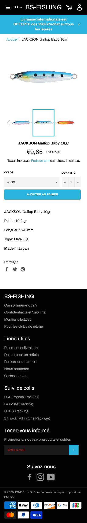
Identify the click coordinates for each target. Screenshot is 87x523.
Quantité (68, 172)
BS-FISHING (43, 7)
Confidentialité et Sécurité (24, 312)
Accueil (12, 39)
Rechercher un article (21, 355)
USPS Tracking (16, 411)
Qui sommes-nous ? (20, 305)
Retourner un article (20, 362)
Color (9, 172)
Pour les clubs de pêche (23, 326)
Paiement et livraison (21, 348)
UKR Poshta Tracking (21, 397)
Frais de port (40, 160)
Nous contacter (16, 369)
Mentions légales (17, 319)
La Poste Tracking (18, 404)
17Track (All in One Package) (27, 418)
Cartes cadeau (15, 376)
